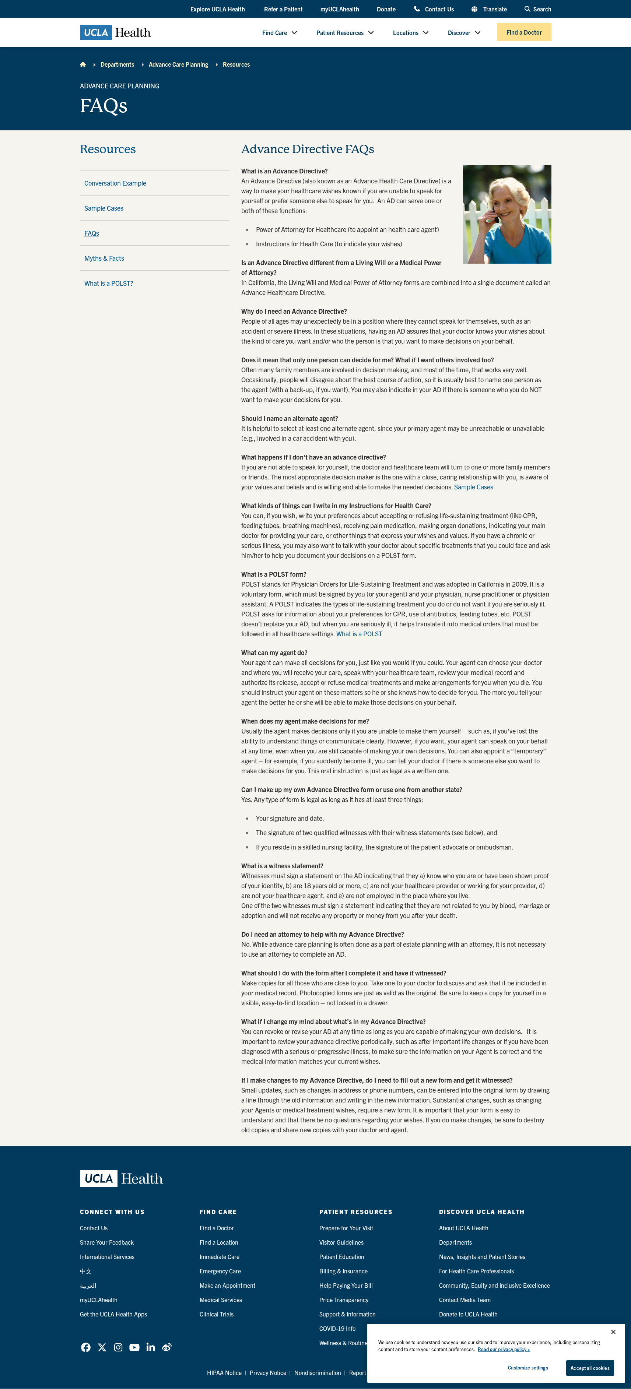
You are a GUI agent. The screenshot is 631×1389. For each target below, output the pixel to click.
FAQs (91, 233)
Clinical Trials (217, 1314)
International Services (107, 1256)
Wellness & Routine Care (350, 1342)
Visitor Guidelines (341, 1242)
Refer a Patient (283, 9)
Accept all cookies (590, 1368)
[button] (218, 9)
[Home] (83, 64)
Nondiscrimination (317, 1372)
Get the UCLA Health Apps (113, 1314)
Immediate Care (219, 1256)
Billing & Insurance (343, 1270)
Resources (236, 64)
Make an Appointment (227, 1285)
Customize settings (528, 1367)
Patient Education (341, 1256)
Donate (386, 9)
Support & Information (347, 1314)
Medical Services (221, 1299)
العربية (88, 1285)
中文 (86, 1270)
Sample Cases (103, 208)
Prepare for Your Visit (346, 1227)
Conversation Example (115, 183)
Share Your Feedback (107, 1242)
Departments (117, 64)
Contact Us (439, 8)
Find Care (274, 32)
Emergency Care (220, 1270)
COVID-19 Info (337, 1328)
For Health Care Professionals (476, 1270)
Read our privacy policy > (504, 1349)
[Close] (613, 1332)
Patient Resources (340, 32)
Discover (459, 32)
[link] (86, 1347)
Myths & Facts (104, 258)
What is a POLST (359, 633)
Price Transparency (343, 1299)
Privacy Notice (268, 1372)
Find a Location (219, 1242)
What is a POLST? (108, 283)
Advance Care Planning (178, 64)
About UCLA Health (463, 1227)
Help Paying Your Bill (346, 1285)
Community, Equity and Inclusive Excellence (494, 1285)
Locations (405, 32)
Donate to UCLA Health (468, 1314)
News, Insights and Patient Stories (482, 1256)
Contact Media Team (465, 1299)
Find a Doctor (524, 32)
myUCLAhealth (339, 9)
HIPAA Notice (224, 1372)
